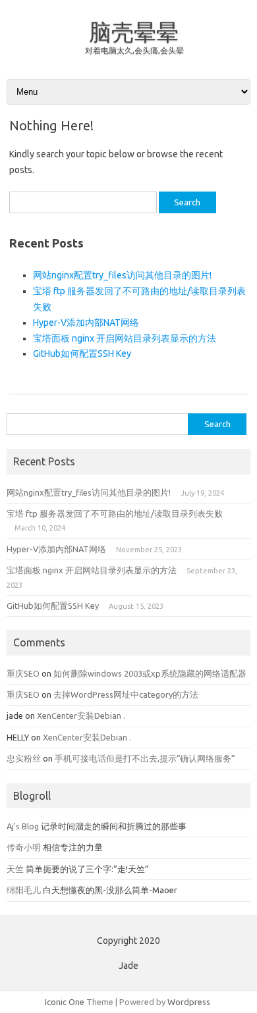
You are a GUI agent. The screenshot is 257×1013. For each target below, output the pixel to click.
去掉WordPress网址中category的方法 (125, 694)
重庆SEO (23, 673)
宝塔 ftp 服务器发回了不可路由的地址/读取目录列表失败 (115, 513)
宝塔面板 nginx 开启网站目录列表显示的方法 (124, 338)
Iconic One (64, 1001)
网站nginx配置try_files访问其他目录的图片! (122, 275)
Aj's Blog (23, 826)
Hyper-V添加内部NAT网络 (86, 322)
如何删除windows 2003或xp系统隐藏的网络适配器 (149, 673)
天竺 (15, 868)
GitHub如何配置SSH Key (82, 353)
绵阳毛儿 (24, 890)
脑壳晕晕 (134, 31)
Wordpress (188, 1001)
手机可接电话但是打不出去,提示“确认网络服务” (145, 758)
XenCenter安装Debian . (81, 715)
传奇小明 (24, 847)
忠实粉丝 (24, 758)
